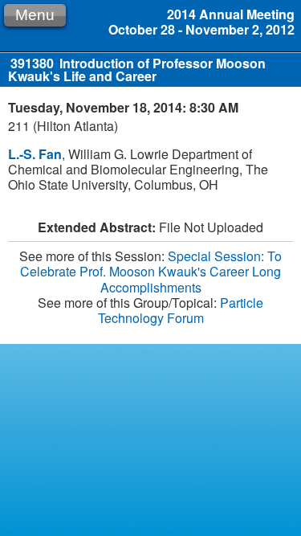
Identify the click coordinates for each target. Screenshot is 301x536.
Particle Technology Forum (181, 310)
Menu (35, 14)
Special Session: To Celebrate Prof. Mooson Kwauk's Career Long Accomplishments (151, 271)
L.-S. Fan (35, 154)
